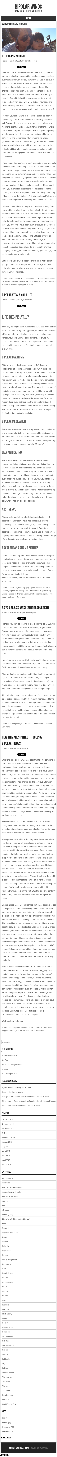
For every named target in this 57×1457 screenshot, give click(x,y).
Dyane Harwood (8, 1087)
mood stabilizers (8, 597)
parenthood (48, 723)
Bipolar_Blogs (8, 904)
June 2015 (6, 1151)
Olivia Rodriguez (31, 61)
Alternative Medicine (28, 278)
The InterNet (47, 1027)
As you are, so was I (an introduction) (25, 607)
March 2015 (6, 1164)
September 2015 (8, 1137)
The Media (6, 1381)
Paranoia (5, 1305)
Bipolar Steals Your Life (17, 295)
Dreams (5, 1255)
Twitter (32, 1030)
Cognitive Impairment (10, 1232)
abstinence (19, 594)
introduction (38, 723)
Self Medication (8, 1345)
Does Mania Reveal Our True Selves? (35, 1096)
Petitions (5, 1309)
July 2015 (6, 1146)
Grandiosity (6, 1264)
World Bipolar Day (9, 1404)
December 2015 (8, 1124)
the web (26, 1030)
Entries (6, 1422)
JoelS (25, 748)
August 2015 (7, 1142)
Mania (27, 590)
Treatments (15, 284)
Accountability (14, 278)
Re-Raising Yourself (14, 56)
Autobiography (49, 278)
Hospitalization (7, 1273)
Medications (34, 590)
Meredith (5, 1101)
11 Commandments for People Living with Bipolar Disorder (34, 1101)
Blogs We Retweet (24, 1087)
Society (51, 281)
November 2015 (8, 1128)
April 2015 (6, 1160)
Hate (4, 1268)
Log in (4, 1418)
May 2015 (6, 1155)
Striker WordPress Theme (19, 1448)
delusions (11, 1030)
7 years (5, 1069)
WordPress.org (7, 1431)
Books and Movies (16, 1092)
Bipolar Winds (28, 6)
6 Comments (20, 597)
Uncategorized (7, 1395)
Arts (3, 1205)
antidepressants (36, 594)
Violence (5, 1399)
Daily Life (14, 281)
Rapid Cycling (45, 590)
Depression (13, 590)
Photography (7, 1314)
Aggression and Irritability (11, 1192)
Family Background (26, 281)
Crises (4, 1237)
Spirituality (6, 284)
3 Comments (40, 1030)
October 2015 (7, 1133)
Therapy (5, 1386)
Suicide (39, 1027)
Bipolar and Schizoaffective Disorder (16, 1219)
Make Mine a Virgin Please (12, 1064)
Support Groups (8, 1372)
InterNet (19, 1030)
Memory (5, 1295)
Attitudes (40, 278)
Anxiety (5, 1201)
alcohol (26, 594)
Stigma (4, 594)
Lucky (4, 1092)
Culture (5, 1241)
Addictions (13, 587)
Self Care (43, 281)
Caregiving (6, 281)
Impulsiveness (7, 1282)
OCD (4, 1300)
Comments (8, 1427)
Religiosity (6, 1332)
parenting (29, 284)
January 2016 (7, 1119)
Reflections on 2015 (9, 1055)
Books (4, 1223)
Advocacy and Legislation (12, 1187)
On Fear (5, 1060)
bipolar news (48, 594)
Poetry (4, 1318)
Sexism (5, 1350)
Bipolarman (27, 299)
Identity (37, 281)
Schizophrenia (7, 1336)
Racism (5, 1323)
